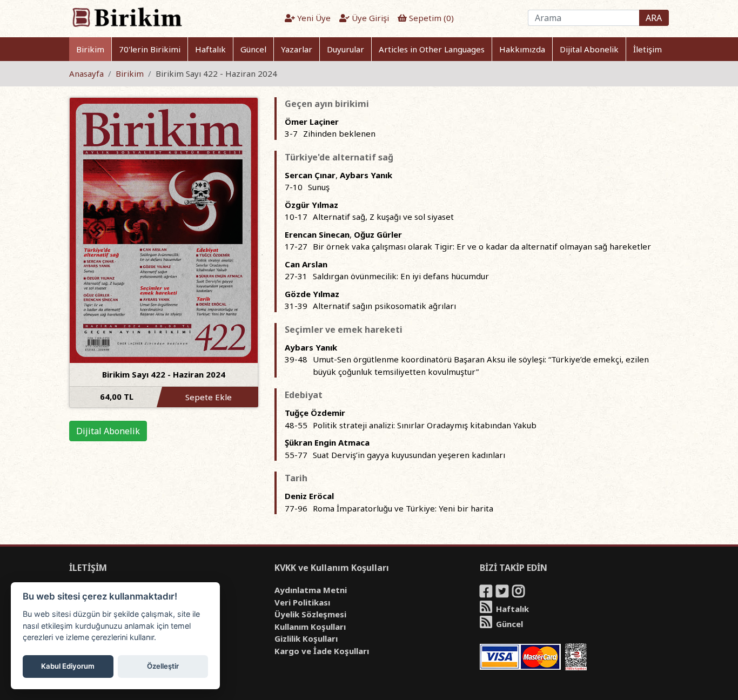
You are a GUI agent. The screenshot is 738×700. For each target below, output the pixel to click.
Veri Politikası (302, 602)
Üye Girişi (369, 17)
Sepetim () (430, 17)
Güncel (253, 49)
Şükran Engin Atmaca (327, 442)
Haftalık (210, 49)
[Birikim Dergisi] (126, 16)
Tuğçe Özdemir (315, 412)
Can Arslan (306, 264)
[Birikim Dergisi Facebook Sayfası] (487, 593)
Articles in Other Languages (432, 49)
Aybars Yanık (366, 175)
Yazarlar (296, 49)
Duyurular (345, 49)
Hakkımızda (522, 49)
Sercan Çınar (310, 175)
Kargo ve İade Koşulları (321, 650)
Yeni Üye (313, 17)
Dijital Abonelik (589, 49)
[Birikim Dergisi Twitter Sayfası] (503, 593)
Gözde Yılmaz (312, 293)
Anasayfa (86, 73)
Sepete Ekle (208, 397)
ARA (654, 18)
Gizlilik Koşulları (306, 638)
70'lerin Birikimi (149, 49)
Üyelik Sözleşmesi (310, 614)
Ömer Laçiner (312, 121)
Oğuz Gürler (378, 234)
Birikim (90, 49)
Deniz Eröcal (309, 495)
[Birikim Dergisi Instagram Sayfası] (519, 593)
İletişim (647, 49)
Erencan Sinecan (317, 234)
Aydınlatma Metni (310, 589)
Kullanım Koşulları (310, 626)
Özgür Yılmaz (311, 204)
